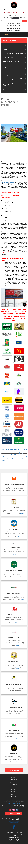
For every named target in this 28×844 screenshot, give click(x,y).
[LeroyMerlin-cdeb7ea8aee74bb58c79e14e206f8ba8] (18, 375)
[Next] (23, 297)
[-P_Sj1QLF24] (7, 399)
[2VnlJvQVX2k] (18, 334)
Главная (13, 777)
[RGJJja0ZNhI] (7, 326)
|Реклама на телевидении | (10, 449)
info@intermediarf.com (14, 23)
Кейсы (13, 789)
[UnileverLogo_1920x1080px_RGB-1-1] (7, 416)
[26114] (7, 440)
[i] (18, 408)
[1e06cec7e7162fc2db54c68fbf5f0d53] (18, 350)
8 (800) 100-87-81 (9, 313)
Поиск (24, 20)
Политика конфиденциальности (14, 803)
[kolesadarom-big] (18, 383)
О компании (13, 779)
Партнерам (13, 784)
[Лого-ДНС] (18, 416)
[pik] (7, 424)
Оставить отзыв (14, 770)
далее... (17, 491)
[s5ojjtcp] (7, 383)
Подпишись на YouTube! (13, 813)
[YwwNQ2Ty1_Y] (18, 399)
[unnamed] (7, 350)
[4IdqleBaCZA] (18, 391)
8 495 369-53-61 (14, 26)
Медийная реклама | (10, 457)
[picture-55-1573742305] (7, 334)
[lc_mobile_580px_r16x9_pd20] (18, 440)
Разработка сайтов (15, 458)
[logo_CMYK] (18, 432)
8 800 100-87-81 (14, 28)
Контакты (13, 794)
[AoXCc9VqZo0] (18, 326)
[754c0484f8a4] (7, 342)
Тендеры (13, 791)
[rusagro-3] (7, 432)
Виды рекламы (13, 782)
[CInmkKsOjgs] (7, 408)
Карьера (13, 796)
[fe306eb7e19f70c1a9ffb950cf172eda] (18, 424)
